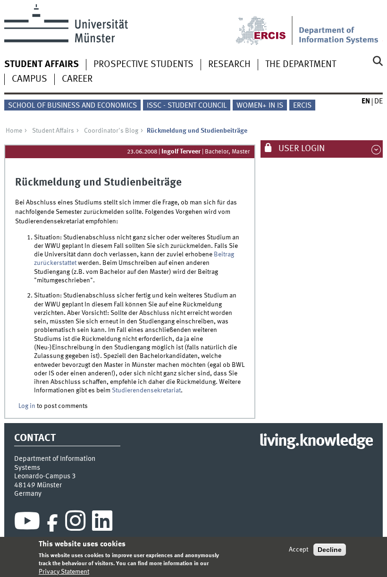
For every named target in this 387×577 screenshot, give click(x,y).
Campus (29, 79)
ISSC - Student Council (187, 106)
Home (14, 130)
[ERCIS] (267, 24)
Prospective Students (143, 64)
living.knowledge (316, 441)
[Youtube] (27, 523)
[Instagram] (75, 523)
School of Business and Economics (72, 106)
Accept (298, 549)
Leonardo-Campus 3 (45, 476)
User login (301, 148)
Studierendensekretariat (146, 390)
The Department (300, 64)
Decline (330, 549)
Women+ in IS (259, 106)
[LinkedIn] (102, 523)
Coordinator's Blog (111, 130)
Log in (26, 406)
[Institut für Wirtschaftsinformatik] (341, 24)
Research (229, 64)
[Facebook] (52, 523)
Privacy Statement (64, 572)
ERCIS (302, 106)
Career (77, 79)
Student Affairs (41, 64)
